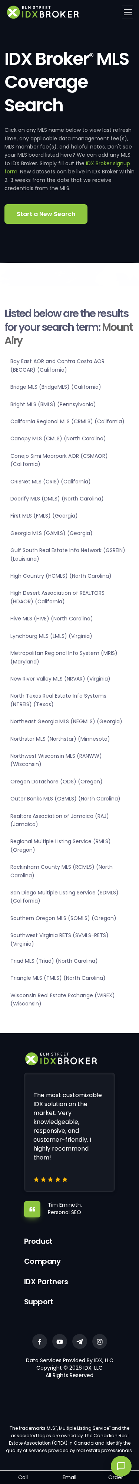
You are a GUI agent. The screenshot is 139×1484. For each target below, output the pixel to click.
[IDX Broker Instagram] (99, 1341)
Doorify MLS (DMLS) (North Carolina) (57, 498)
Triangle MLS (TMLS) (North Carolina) (58, 978)
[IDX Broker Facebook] (39, 1341)
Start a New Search (46, 214)
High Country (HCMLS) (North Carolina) (61, 576)
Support (38, 1302)
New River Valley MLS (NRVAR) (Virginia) (60, 678)
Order (115, 1477)
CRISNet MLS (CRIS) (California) (50, 481)
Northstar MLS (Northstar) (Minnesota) (60, 739)
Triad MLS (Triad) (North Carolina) (54, 961)
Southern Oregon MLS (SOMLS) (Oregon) (63, 918)
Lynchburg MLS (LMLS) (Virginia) (51, 636)
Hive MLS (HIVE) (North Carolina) (51, 618)
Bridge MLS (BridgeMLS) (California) (55, 387)
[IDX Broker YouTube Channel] (59, 1341)
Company (42, 1261)
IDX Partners (46, 1281)
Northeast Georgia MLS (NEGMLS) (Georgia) (66, 721)
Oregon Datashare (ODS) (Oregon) (56, 781)
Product (38, 1241)
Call (23, 1477)
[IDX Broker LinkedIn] (79, 1341)
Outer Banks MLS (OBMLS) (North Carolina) (65, 798)
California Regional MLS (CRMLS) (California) (67, 421)
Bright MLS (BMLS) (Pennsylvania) (53, 404)
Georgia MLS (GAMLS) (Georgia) (51, 533)
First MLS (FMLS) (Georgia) (44, 515)
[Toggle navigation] (127, 12)
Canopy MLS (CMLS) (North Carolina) (58, 438)
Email (69, 1477)
